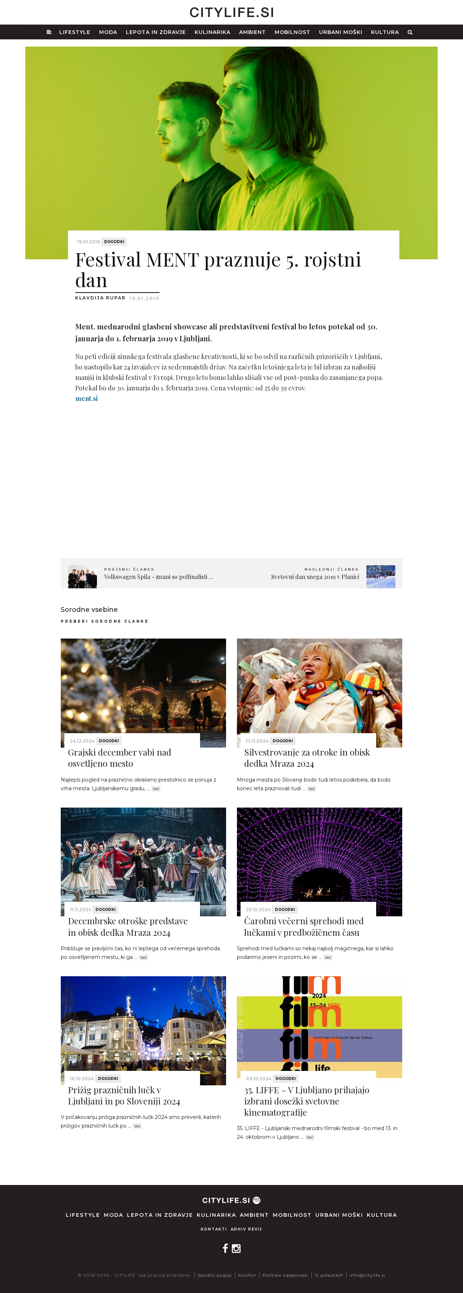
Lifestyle (74, 32)
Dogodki (114, 241)
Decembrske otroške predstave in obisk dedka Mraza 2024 (128, 926)
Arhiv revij (246, 1229)
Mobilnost (292, 32)
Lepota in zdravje (156, 32)
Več (156, 788)
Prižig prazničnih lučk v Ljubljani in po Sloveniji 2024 (124, 1095)
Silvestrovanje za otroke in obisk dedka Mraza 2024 (307, 757)
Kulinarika (212, 32)
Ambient (252, 32)
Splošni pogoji (214, 1275)
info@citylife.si (367, 1275)
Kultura (385, 32)
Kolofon (247, 1275)
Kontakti (214, 1229)
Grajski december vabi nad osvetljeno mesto (119, 757)
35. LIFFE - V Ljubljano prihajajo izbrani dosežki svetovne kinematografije (306, 1101)
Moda (108, 32)
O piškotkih (329, 1275)
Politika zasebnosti (286, 1275)
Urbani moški (340, 32)
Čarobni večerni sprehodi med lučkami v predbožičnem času (304, 926)
